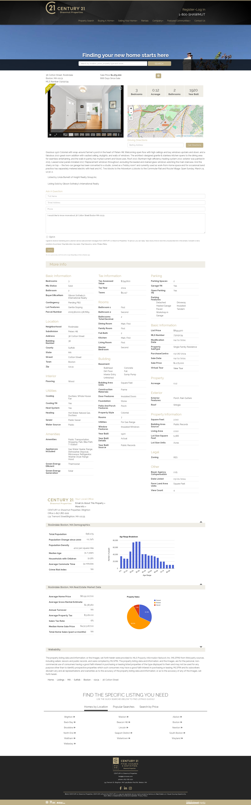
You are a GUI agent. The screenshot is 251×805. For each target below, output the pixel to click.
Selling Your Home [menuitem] (127, 20)
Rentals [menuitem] (145, 20)
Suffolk (77, 680)
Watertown (122, 738)
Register (188, 9)
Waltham (68, 738)
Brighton (68, 717)
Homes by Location (96, 706)
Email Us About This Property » (90, 503)
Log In (200, 9)
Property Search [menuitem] (86, 20)
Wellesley (68, 743)
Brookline (68, 727)
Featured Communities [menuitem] (178, 20)
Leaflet (178, 136)
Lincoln (122, 727)
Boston (87, 680)
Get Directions (194, 145)
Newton (176, 727)
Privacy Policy (102, 244)
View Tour (178, 368)
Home (51, 680)
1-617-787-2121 (61, 513)
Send (49, 250)
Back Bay (68, 722)
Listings (60, 680)
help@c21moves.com (125, 776)
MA (69, 680)
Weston (122, 717)
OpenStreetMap (188, 136)
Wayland (176, 738)
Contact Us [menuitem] (199, 20)
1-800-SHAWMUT (192, 14)
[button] (159, 63)
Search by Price (149, 706)
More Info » (80, 506)
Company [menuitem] (157, 20)
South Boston (176, 733)
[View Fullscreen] (131, 118)
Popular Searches (123, 706)
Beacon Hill (122, 722)
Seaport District (122, 733)
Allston (176, 717)
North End (68, 733)
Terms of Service (83, 255)
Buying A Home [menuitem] (105, 20)
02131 (96, 680)
